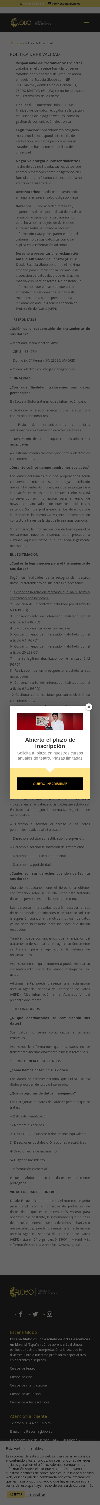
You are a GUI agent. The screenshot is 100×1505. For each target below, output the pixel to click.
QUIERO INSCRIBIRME (50, 783)
